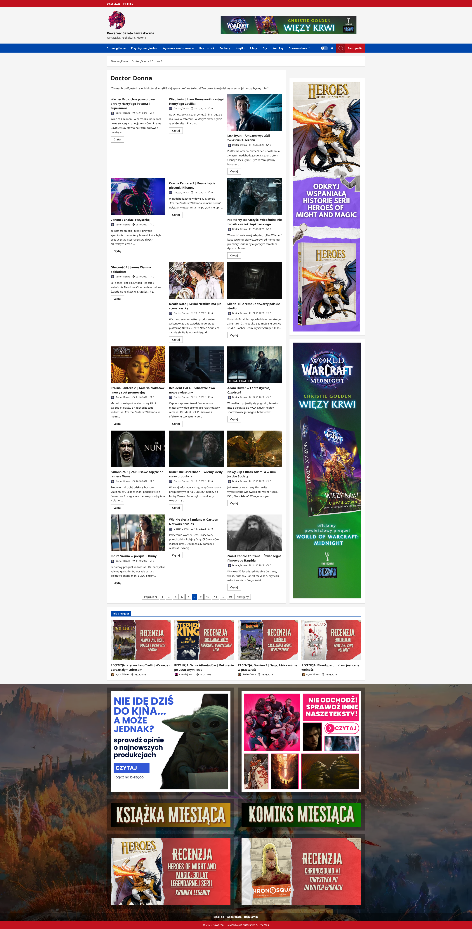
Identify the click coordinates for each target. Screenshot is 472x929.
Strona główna (116, 48)
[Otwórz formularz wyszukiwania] (332, 48)
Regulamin (251, 916)
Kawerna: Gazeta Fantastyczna (130, 33)
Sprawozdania (298, 48)
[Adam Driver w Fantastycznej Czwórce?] (254, 364)
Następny (243, 597)
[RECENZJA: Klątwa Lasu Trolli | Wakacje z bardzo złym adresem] (141, 640)
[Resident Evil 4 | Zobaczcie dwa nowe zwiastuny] (196, 364)
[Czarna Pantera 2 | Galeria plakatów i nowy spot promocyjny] (138, 364)
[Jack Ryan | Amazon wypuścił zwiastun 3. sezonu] (254, 112)
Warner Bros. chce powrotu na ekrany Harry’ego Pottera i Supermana (133, 103)
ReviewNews (234, 925)
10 (207, 597)
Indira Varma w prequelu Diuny (134, 556)
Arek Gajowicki (186, 674)
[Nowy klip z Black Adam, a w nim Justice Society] (254, 449)
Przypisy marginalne (144, 48)
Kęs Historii (206, 48)
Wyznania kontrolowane (178, 48)
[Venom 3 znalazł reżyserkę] (138, 196)
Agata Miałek (122, 674)
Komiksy (278, 48)
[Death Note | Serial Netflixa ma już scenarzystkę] (196, 280)
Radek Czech (249, 674)
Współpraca (234, 916)
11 (215, 597)
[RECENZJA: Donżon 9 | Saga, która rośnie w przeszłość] (268, 640)
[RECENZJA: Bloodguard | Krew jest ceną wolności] (331, 640)
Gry (265, 48)
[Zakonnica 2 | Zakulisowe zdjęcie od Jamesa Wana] (138, 449)
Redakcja (218, 916)
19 (230, 597)
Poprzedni (150, 597)
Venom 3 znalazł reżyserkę (130, 220)
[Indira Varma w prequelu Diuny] (138, 532)
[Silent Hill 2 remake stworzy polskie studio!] (254, 280)
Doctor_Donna (122, 113)
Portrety (224, 48)
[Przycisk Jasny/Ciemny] (324, 48)
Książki (240, 48)
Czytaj (119, 140)
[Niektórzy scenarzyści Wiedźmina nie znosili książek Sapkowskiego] (254, 196)
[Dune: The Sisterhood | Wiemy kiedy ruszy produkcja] (196, 449)
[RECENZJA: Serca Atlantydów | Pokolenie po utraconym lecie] (204, 640)
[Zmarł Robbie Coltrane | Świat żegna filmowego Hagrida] (254, 532)
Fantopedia (355, 48)
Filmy (253, 48)
